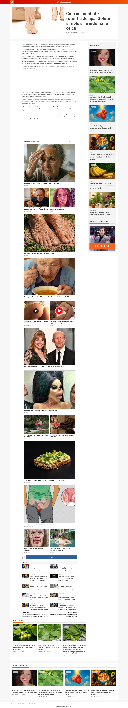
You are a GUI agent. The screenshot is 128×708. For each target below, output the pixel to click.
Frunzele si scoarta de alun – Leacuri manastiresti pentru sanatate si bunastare (24, 647)
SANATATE (18, 2)
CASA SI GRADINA (92, 210)
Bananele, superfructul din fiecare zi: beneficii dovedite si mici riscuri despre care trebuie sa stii (102, 186)
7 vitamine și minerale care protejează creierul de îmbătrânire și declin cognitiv (101, 157)
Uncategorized (92, 67)
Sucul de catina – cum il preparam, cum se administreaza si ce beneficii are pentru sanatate (35, 614)
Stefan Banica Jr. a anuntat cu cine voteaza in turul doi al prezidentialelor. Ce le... (39, 568)
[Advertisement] (49, 81)
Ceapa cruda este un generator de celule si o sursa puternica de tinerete (63, 614)
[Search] (116, 2)
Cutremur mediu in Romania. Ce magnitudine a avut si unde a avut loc (39, 597)
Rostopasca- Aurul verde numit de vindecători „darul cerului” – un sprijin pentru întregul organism (101, 99)
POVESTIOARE (40, 2)
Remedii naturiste (29, 2)
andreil (23, 694)
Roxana (22, 651)
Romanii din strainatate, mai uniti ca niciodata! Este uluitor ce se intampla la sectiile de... (38, 588)
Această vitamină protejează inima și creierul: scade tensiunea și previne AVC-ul (101, 128)
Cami (69, 32)
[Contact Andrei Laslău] (102, 238)
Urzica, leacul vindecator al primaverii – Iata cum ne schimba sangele (48, 647)
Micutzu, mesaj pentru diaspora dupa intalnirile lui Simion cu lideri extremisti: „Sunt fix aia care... (39, 578)
